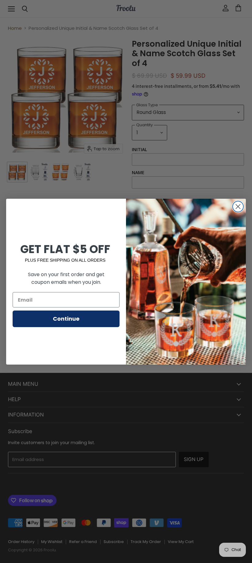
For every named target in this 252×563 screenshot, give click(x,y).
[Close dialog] (238, 206)
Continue (66, 319)
